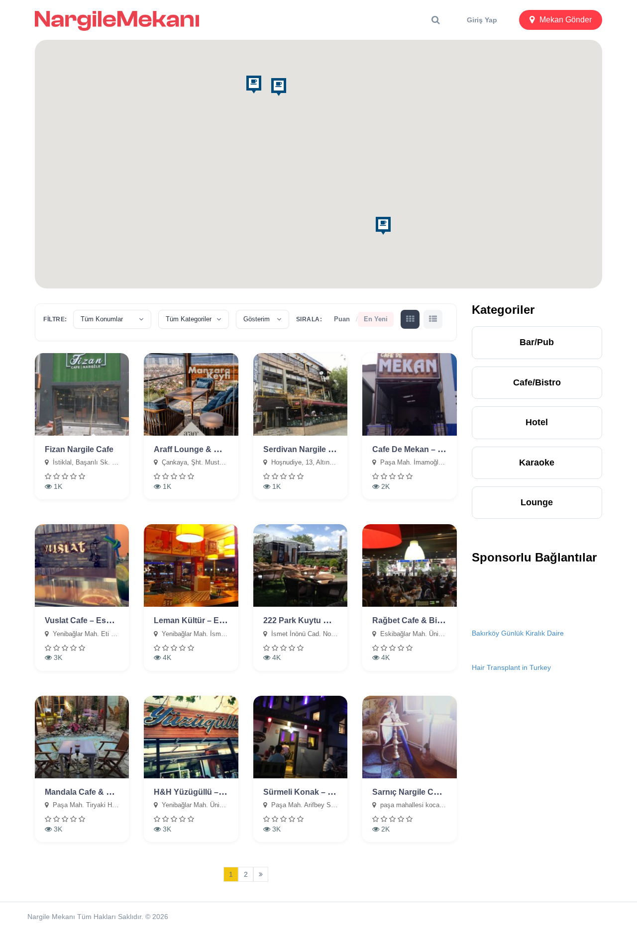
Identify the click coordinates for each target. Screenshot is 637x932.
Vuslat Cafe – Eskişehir (88, 620)
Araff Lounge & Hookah (198, 449)
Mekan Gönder (565, 19)
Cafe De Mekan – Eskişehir (422, 449)
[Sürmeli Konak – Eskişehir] (300, 737)
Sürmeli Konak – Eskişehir (313, 792)
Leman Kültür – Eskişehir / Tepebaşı (221, 620)
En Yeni (376, 319)
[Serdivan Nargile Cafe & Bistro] (300, 394)
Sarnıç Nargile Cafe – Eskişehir (430, 792)
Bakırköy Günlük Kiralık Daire (518, 633)
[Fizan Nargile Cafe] (82, 394)
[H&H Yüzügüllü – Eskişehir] (191, 737)
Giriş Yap (482, 20)
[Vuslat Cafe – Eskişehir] (82, 565)
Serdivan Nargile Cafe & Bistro (320, 449)
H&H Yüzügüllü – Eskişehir (205, 792)
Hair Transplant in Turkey (511, 667)
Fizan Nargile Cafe (79, 449)
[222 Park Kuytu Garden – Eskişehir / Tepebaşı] (300, 565)
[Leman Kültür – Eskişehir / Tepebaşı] (191, 565)
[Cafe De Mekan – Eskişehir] (409, 394)
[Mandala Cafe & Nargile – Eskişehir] (82, 737)
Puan (342, 319)
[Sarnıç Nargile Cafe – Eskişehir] (409, 737)
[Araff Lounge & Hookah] (191, 394)
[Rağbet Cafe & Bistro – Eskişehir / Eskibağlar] (409, 565)
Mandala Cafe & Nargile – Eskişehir (111, 792)
